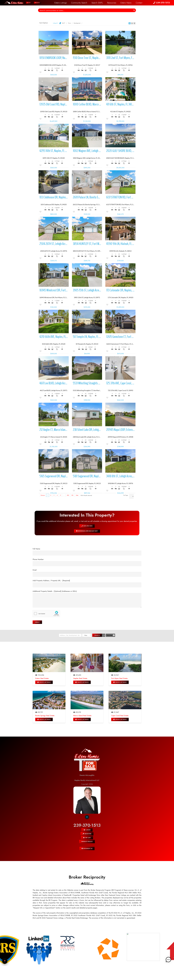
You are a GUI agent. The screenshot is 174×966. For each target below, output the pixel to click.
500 (68, 495)
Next (77, 495)
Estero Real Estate (42, 678)
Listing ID (55, 23)
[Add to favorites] (40, 72)
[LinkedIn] (87, 817)
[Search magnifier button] (134, 10)
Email (35, 570)
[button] (105, 2)
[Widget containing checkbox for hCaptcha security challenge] (46, 613)
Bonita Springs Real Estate (44, 715)
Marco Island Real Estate (82, 715)
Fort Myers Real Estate (119, 678)
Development (77, 23)
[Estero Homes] (14, 3)
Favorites (110, 635)
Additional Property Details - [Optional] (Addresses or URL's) (55, 591)
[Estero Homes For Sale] (87, 760)
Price (69, 23)
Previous (43, 495)
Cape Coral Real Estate (119, 715)
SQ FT (63, 23)
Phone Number (38, 559)
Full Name (36, 549)
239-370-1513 (87, 825)
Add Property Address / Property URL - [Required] (51, 580)
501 (72, 495)
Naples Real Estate (80, 678)
